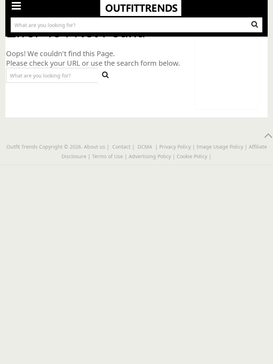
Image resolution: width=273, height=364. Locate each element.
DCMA (146, 146)
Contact (121, 146)
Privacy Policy (175, 146)
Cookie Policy (192, 156)
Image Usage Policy (220, 146)
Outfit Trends (22, 146)
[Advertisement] (234, 67)
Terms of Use (107, 156)
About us (94, 146)
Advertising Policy (150, 156)
